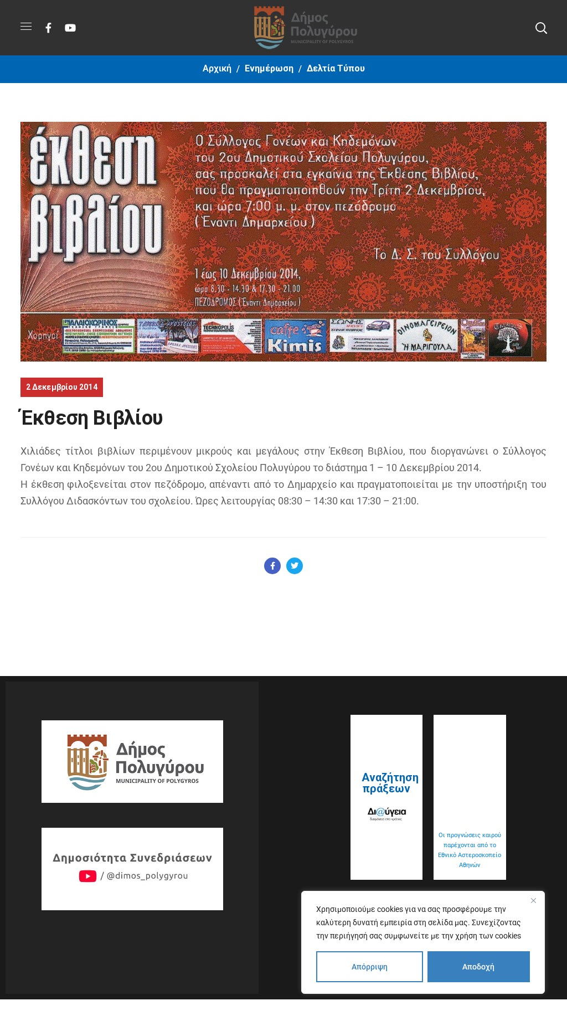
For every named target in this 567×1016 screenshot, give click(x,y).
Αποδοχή (478, 966)
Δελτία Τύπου (336, 68)
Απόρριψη (370, 966)
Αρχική (217, 68)
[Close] (533, 900)
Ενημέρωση (269, 68)
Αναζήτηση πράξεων (390, 783)
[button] (541, 27)
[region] (423, 942)
